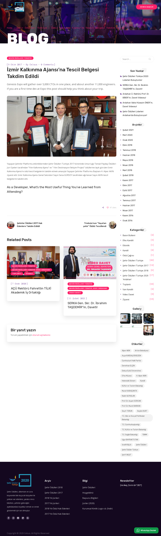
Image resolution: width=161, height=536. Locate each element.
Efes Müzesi (127, 376)
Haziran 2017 (129, 205)
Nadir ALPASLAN (128, 396)
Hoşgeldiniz (87, 492)
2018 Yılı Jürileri (52, 498)
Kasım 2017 (128, 180)
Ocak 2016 (127, 220)
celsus (33, 64)
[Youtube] (18, 518)
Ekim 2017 (127, 185)
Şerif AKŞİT (126, 455)
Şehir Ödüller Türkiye (130, 450)
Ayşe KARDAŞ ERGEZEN (131, 356)
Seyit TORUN (127, 411)
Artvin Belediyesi (141, 351)
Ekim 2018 (127, 145)
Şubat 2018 (128, 175)
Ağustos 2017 (129, 195)
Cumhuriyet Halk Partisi (131, 361)
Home (9, 28)
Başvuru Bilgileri (90, 498)
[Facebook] (8, 518)
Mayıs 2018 (128, 160)
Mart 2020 (127, 135)
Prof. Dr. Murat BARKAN (131, 406)
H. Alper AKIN (141, 376)
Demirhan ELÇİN (128, 366)
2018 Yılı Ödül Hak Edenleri (57, 508)
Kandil (125, 250)
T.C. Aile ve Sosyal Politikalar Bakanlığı (133, 418)
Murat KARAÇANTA (129, 391)
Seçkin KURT (142, 411)
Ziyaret (29, 273)
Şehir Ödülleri (141, 445)
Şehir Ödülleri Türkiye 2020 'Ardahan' (31, 270)
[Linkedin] (27, 518)
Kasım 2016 (128, 215)
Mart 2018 (127, 170)
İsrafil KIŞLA (126, 445)
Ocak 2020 (128, 140)
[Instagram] (13, 518)
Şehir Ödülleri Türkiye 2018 (135, 270)
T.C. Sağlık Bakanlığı (129, 435)
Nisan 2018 (128, 165)
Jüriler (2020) (88, 503)
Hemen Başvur (146, 7)
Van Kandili (128, 289)
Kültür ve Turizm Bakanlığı (132, 386)
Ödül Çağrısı (128, 255)
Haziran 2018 (129, 155)
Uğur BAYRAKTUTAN (130, 440)
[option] (33, 273)
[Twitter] (23, 518)
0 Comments (47, 64)
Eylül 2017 (127, 190)
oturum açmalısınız (41, 335)
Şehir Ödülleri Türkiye (32, 28)
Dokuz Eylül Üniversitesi (131, 371)
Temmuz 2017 (129, 200)
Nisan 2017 (128, 210)
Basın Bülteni (129, 235)
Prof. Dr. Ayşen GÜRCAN (131, 401)
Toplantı (17, 273)
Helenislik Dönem (128, 381)
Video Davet (75, 293)
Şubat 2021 (128, 130)
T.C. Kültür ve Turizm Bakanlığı (134, 430)
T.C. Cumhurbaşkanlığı (130, 425)
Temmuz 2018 (129, 150)
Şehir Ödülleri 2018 (54, 487)
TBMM (144, 435)
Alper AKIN (126, 351)
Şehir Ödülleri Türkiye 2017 (135, 265)
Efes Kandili (128, 240)
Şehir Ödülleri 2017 (54, 492)
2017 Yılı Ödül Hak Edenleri (57, 513)
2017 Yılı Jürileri (52, 503)
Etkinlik (126, 245)
